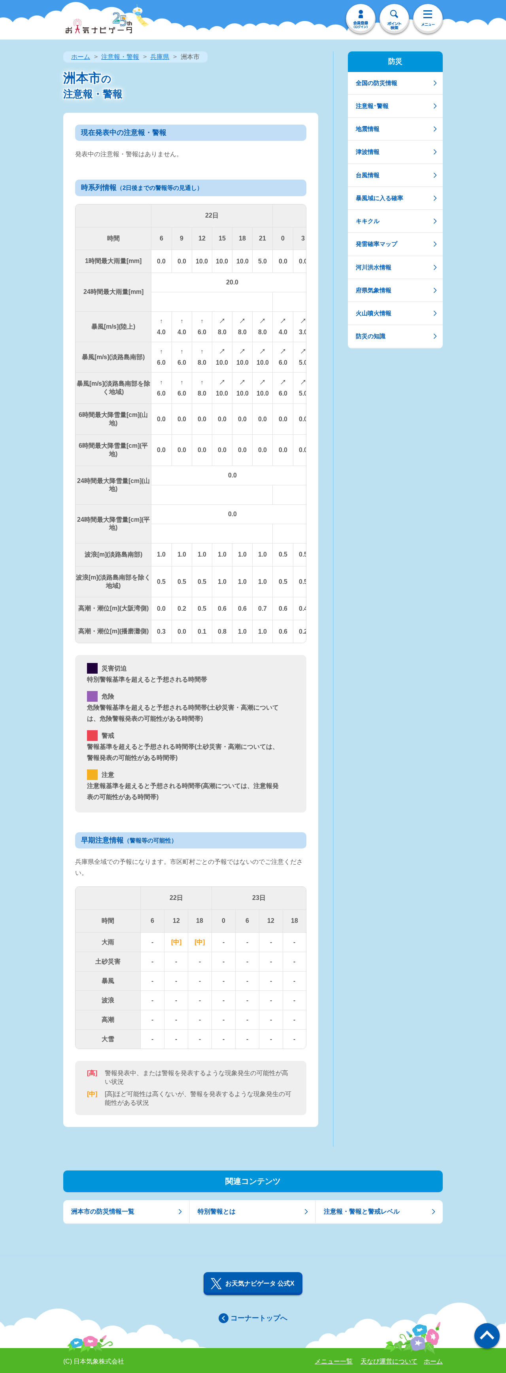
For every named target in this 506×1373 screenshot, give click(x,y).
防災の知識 (370, 336)
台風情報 (368, 175)
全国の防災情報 (376, 83)
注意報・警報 (120, 56)
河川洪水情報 (373, 267)
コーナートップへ (258, 1318)
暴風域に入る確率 (379, 198)
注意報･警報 (372, 105)
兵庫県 (159, 56)
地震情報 (368, 128)
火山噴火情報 (373, 313)
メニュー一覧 (334, 1361)
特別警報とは (217, 1211)
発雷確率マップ (376, 244)
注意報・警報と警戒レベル (362, 1211)
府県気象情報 (373, 290)
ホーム (80, 56)
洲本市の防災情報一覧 (102, 1211)
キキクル (368, 221)
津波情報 (368, 151)
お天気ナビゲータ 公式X (260, 1283)
